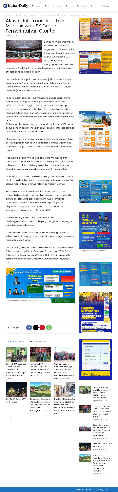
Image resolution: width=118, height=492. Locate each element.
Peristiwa (57, 6)
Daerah (69, 6)
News (46, 6)
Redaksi (89, 489)
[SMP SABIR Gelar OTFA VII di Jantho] (16, 389)
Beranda (36, 6)
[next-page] (12, 419)
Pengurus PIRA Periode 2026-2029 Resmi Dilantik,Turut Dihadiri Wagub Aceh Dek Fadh (40, 370)
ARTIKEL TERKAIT (17, 341)
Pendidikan (82, 6)
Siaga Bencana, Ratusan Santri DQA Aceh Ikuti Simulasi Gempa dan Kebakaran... (101, 430)
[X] (36, 327)
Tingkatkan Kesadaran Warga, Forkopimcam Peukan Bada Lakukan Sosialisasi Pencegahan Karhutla (40, 405)
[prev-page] (7, 419)
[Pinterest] (42, 327)
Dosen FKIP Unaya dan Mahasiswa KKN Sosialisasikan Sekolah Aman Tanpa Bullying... (102, 392)
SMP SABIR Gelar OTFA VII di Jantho (16, 400)
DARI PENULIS (37, 341)
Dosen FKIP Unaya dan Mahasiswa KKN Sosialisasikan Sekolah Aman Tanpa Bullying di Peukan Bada (16, 371)
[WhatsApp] (49, 327)
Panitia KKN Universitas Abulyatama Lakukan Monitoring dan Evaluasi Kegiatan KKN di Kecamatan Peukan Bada (64, 406)
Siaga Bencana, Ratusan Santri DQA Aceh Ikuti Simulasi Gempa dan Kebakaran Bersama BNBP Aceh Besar (64, 371)
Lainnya (105, 6)
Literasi (94, 6)
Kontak (80, 489)
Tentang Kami (102, 489)
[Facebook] (29, 327)
